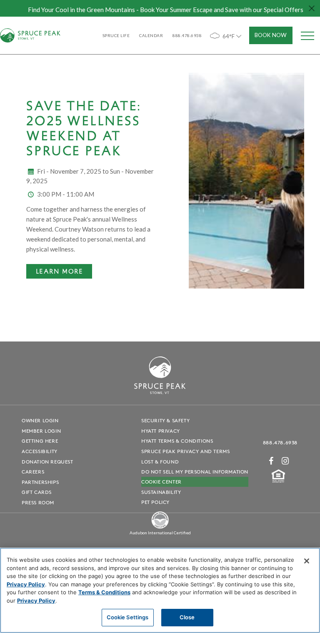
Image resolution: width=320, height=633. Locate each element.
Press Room (38, 502)
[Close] (307, 561)
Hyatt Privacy (160, 431)
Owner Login (40, 420)
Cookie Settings (128, 617)
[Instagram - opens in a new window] (285, 460)
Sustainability (161, 492)
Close (187, 617)
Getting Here (40, 441)
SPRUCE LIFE (116, 35)
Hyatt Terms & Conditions (177, 441)
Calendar (151, 35)
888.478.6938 (280, 442)
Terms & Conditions (104, 592)
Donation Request (47, 462)
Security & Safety (165, 420)
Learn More (59, 271)
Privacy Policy (26, 584)
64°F (228, 36)
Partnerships (40, 482)
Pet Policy (155, 502)
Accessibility (40, 451)
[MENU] (307, 35)
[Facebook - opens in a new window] (271, 460)
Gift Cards (37, 492)
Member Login (41, 431)
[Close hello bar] (311, 8)
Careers (33, 472)
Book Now (271, 35)
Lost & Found (160, 462)
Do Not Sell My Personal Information (194, 472)
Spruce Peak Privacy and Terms (185, 451)
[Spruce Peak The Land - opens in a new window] (160, 527)
